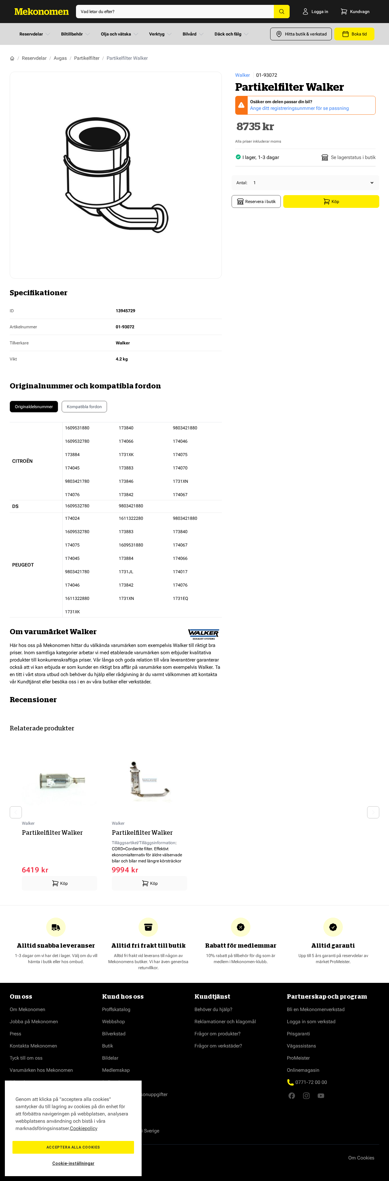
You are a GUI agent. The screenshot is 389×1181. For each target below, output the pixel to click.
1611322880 (77, 598)
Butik (107, 1046)
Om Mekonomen (27, 1009)
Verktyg (156, 34)
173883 (126, 467)
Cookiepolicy (83, 1128)
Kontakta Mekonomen (33, 1046)
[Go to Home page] (42, 11)
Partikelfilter (86, 58)
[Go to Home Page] (12, 58)
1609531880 (77, 427)
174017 (180, 571)
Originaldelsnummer (34, 406)
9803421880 (185, 427)
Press (15, 1034)
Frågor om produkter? (217, 1034)
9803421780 (77, 481)
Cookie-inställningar (73, 1163)
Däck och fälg (228, 34)
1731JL (126, 571)
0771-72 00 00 (311, 1082)
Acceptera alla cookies (73, 1147)
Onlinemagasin (303, 1070)
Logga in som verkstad (311, 1021)
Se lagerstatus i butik (353, 157)
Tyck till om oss (26, 1058)
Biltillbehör (72, 34)
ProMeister (298, 1058)
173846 (126, 481)
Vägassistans (301, 1046)
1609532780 (77, 441)
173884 (72, 454)
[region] (73, 1128)
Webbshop (113, 1021)
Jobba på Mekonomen (34, 1021)
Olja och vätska (116, 34)
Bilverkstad (114, 1034)
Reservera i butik (260, 201)
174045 (72, 467)
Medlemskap (116, 1070)
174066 (126, 441)
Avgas (60, 58)
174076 (72, 494)
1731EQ (180, 598)
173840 (126, 427)
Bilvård (189, 34)
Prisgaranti (298, 1034)
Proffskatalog (116, 1009)
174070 (180, 467)
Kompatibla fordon (84, 406)
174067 (180, 494)
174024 (72, 518)
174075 (180, 454)
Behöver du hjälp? (213, 1009)
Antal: (241, 182)
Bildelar (110, 1058)
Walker (242, 75)
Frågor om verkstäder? (218, 1046)
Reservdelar (31, 34)
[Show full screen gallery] (116, 175)
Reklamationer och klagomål (225, 1021)
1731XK (126, 454)
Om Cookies (361, 1158)
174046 (180, 441)
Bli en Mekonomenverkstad (316, 1009)
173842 (126, 494)
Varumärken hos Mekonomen (41, 1070)
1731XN (180, 481)
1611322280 (131, 518)
